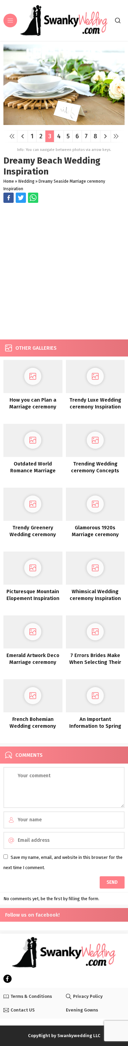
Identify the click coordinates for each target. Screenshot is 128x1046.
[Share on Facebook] (8, 198)
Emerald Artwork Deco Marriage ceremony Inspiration (32, 662)
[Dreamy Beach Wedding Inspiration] (64, 122)
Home (8, 181)
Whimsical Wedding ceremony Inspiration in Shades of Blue (95, 598)
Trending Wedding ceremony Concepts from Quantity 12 (95, 470)
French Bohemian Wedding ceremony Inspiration (33, 726)
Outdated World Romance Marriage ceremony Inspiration (32, 470)
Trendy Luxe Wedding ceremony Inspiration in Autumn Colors (95, 407)
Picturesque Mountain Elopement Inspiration (32, 594)
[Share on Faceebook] (21, 198)
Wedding (26, 181)
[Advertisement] (64, 272)
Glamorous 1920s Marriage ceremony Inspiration (95, 534)
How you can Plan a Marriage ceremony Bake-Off (32, 407)
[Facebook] (7, 979)
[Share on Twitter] (33, 198)
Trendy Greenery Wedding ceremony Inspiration (33, 534)
